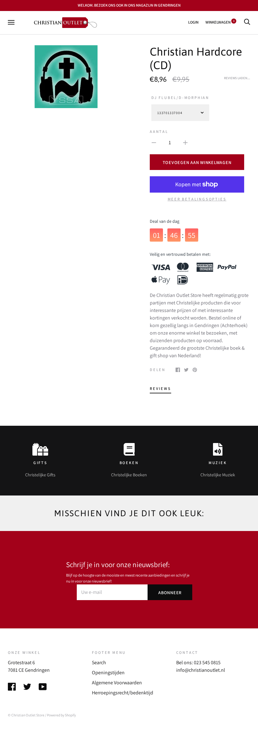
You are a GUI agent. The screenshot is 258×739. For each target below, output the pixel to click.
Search (99, 662)
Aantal (159, 131)
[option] (66, 76)
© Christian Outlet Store (26, 715)
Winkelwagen (219, 22)
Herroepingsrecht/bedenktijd (122, 692)
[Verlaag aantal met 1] (154, 142)
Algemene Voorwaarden (117, 682)
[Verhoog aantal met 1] (185, 142)
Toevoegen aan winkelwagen (197, 162)
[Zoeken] (247, 22)
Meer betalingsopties (197, 199)
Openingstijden (108, 672)
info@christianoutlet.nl (200, 670)
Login (193, 22)
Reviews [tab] (160, 388)
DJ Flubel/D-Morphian (180, 97)
